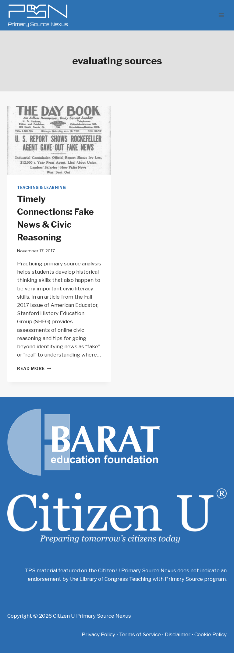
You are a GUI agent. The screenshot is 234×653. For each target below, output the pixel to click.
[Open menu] (221, 15)
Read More (34, 368)
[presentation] (59, 140)
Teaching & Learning (41, 188)
